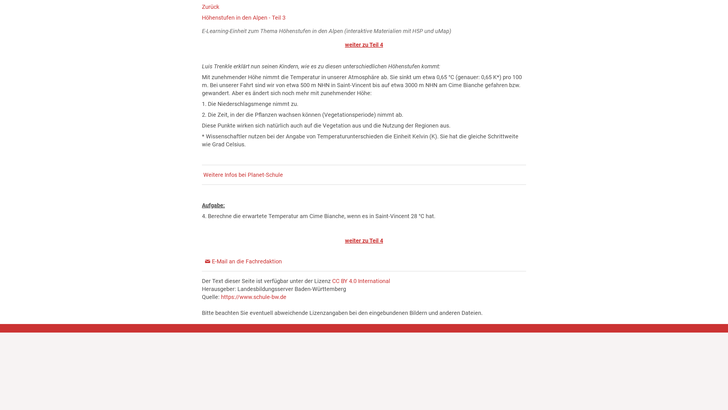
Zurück (210, 6)
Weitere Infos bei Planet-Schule (243, 174)
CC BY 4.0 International (361, 281)
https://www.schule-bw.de (253, 297)
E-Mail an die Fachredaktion (247, 261)
